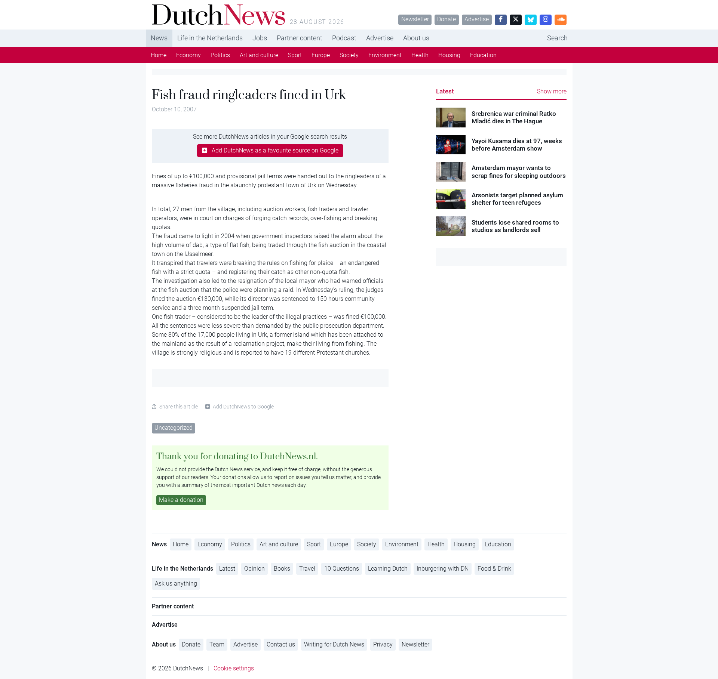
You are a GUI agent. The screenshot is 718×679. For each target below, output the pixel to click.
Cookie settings (234, 668)
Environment (385, 55)
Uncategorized (173, 427)
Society (349, 55)
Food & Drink (494, 568)
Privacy (383, 644)
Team (216, 644)
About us (416, 38)
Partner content (299, 38)
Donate (446, 19)
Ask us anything (176, 583)
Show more (552, 91)
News (159, 38)
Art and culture (259, 55)
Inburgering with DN (443, 568)
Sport (295, 55)
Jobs (259, 38)
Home (158, 55)
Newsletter (415, 19)
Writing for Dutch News (334, 644)
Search (557, 38)
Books (282, 568)
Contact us (281, 644)
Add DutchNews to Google (243, 407)
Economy (188, 55)
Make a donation (181, 499)
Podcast (344, 38)
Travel (307, 568)
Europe (321, 55)
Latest (445, 91)
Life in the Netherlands (210, 38)
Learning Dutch (388, 568)
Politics (220, 55)
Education (483, 55)
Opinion (254, 568)
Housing (449, 55)
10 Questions (341, 568)
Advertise (476, 19)
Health (420, 55)
